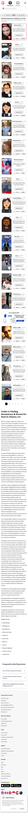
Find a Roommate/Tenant (6, 721)
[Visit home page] (2, 3)
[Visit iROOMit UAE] (17, 794)
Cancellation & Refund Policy (7, 737)
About (2, 762)
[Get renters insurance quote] (14, 317)
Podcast (2, 771)
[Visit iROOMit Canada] (6, 794)
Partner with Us (4, 778)
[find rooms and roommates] (14, 3)
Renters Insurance (5, 702)
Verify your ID (4, 711)
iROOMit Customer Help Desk (7, 751)
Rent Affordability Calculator (7, 705)
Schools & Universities (6, 709)
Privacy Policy (4, 735)
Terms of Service (4, 732)
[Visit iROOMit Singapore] (13, 794)
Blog (2, 767)
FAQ (2, 769)
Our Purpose (3, 764)
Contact (2, 755)
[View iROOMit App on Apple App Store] (5, 786)
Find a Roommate (4, 698)
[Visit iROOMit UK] (9, 794)
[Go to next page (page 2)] (21, 404)
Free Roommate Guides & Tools (7, 707)
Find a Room (3, 700)
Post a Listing (4, 718)
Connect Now (18, 35)
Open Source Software (5, 773)
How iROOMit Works (5, 748)
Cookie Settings (4, 741)
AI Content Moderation (6, 776)
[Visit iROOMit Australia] (20, 794)
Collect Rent (3, 723)
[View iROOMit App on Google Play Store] (16, 786)
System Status (4, 753)
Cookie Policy (4, 739)
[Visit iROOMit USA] (2, 794)
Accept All (22, 808)
